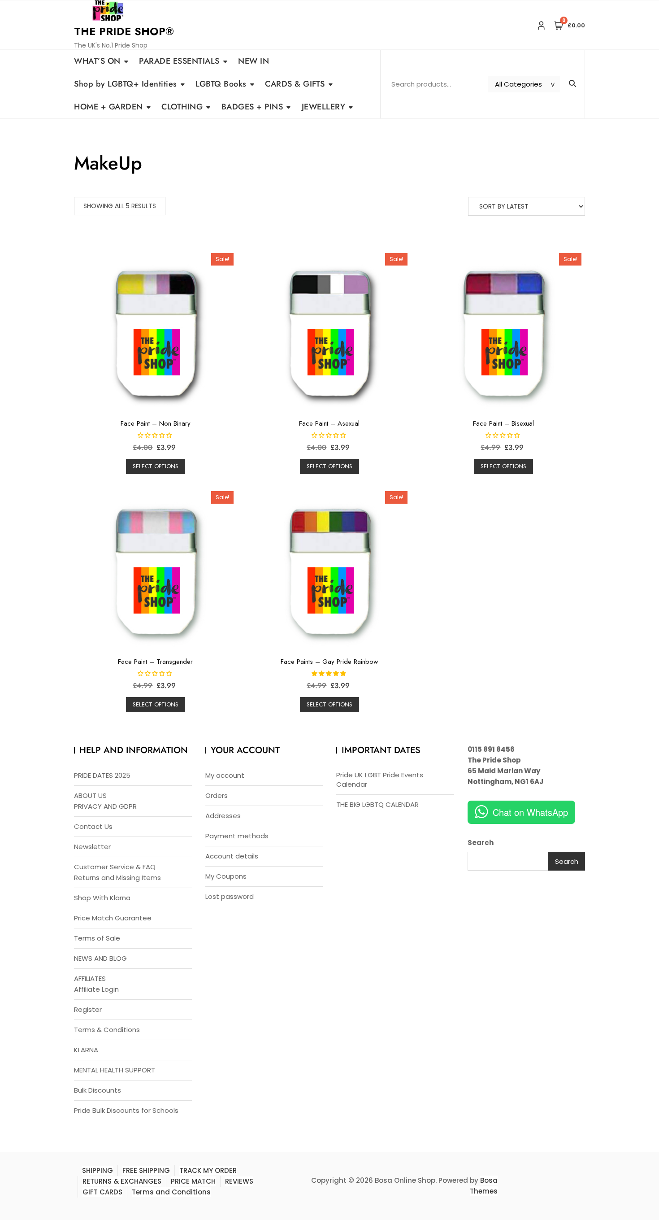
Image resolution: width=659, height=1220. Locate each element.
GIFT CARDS (102, 1192)
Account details (231, 856)
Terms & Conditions (107, 1029)
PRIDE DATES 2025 (102, 775)
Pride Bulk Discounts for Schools (126, 1110)
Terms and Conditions (171, 1192)
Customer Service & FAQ (115, 866)
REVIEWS (239, 1181)
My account (224, 775)
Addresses (223, 815)
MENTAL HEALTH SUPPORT (114, 1070)
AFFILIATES (90, 978)
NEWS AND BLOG (100, 958)
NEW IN (253, 61)
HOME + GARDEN (108, 107)
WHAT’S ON (97, 61)
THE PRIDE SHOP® (124, 31)
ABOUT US (90, 795)
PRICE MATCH (193, 1181)
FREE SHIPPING (146, 1170)
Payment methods (237, 836)
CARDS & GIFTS (295, 84)
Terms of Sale (97, 938)
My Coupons (226, 876)
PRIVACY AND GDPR (105, 806)
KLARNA (86, 1049)
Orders (216, 795)
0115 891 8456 (491, 749)
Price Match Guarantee (113, 918)
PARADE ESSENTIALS (179, 61)
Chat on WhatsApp (530, 812)
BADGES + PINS (252, 107)
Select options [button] (155, 466)
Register (88, 1009)
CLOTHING (182, 107)
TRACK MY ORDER (208, 1170)
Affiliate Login (96, 989)
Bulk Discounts (97, 1090)
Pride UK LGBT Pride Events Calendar (379, 779)
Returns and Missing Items (117, 877)
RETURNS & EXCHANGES (121, 1181)
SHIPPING (97, 1170)
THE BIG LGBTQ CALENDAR (377, 804)
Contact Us (93, 826)
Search (481, 842)
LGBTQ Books (221, 84)
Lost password (229, 896)
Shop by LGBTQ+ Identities (125, 84)
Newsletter (92, 846)
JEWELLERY (324, 107)
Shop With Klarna (102, 897)
